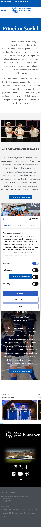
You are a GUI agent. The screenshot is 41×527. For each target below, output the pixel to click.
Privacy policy (6, 501)
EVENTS (25, 1)
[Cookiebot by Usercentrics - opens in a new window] (29, 219)
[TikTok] (13, 473)
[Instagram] (15, 467)
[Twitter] (21, 467)
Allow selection (20, 300)
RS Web (3, 1)
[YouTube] (20, 473)
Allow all (20, 293)
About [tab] (33, 225)
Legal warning (6, 498)
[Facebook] (26, 467)
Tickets (9, 1)
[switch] (35, 270)
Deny (21, 306)
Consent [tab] (7, 225)
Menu (3, 10)
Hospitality (18, 1)
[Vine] (27, 473)
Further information (20, 197)
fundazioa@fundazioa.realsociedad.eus (15, 496)
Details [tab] (20, 225)
